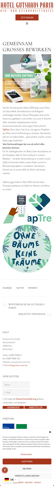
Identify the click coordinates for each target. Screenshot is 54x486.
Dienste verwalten (26, 454)
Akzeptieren (27, 461)
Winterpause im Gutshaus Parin (26, 306)
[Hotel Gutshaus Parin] (27, 7)
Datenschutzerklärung (26, 398)
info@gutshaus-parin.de (17, 365)
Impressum (37, 482)
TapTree (6, 129)
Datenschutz (29, 482)
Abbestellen (35, 407)
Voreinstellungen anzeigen (27, 476)
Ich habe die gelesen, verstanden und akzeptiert (23, 400)
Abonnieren (13, 407)
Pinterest (32, 288)
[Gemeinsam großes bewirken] (27, 78)
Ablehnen (27, 468)
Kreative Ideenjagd (32, 314)
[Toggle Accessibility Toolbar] (5, 470)
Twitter (20, 288)
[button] (50, 432)
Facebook (7, 288)
